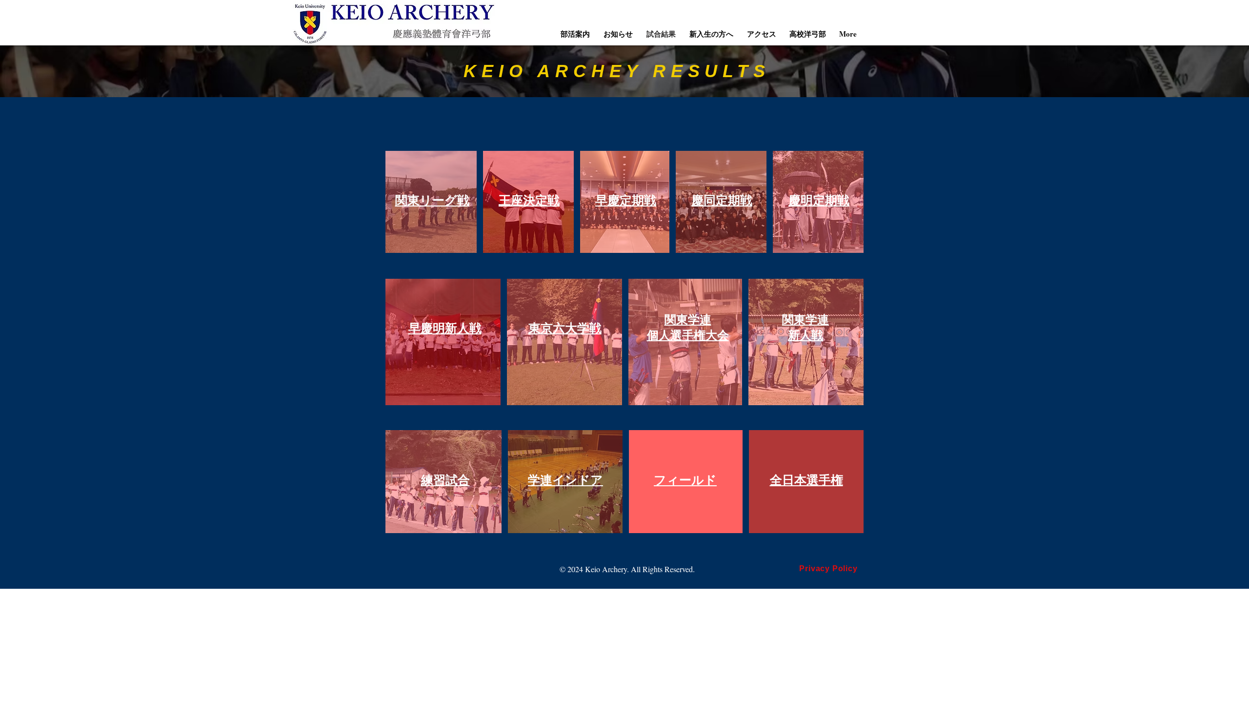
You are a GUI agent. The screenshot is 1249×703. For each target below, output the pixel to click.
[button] (575, 33)
